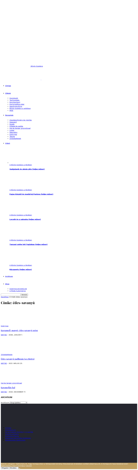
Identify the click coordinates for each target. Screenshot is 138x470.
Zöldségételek (15, 139)
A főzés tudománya (17, 291)
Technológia (14, 100)
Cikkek (8, 93)
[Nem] (19, 468)
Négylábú (13, 132)
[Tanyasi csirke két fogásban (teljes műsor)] (21, 238)
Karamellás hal (8, 387)
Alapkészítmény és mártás (20, 120)
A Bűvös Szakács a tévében (20, 165)
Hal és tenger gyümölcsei (20, 128)
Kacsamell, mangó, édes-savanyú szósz (19, 330)
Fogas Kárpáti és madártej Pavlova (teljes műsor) (31, 194)
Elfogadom (5, 468)
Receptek (9, 115)
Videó (7, 143)
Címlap (8, 86)
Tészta (12, 136)
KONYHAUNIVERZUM (18, 289)
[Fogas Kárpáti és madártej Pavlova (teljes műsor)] (21, 188)
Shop (7, 284)
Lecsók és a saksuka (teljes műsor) (25, 219)
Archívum (9, 276)
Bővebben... (14, 468)
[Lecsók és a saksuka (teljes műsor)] (21, 213)
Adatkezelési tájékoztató (15, 440)
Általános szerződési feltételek (18, 438)
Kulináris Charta (12, 436)
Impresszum (10, 430)
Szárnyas (13, 134)
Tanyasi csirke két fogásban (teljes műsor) (28, 244)
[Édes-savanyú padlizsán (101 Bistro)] (18, 353)
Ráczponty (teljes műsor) (20, 269)
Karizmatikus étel (16, 104)
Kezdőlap (5, 297)
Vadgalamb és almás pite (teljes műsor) (27, 169)
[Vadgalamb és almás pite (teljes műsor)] (21, 163)
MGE (11, 110)
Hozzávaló (13, 98)
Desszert (13, 122)
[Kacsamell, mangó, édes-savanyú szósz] (18, 324)
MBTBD (4, 335)
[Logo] (21, 79)
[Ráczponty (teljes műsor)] (21, 263)
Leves (11, 130)
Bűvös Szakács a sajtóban (20, 108)
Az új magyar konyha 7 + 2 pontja (19, 432)
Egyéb (11, 124)
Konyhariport (14, 102)
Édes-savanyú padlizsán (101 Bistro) (17, 359)
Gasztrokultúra (15, 106)
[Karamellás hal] (18, 381)
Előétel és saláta (16, 126)
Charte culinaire (12, 434)
